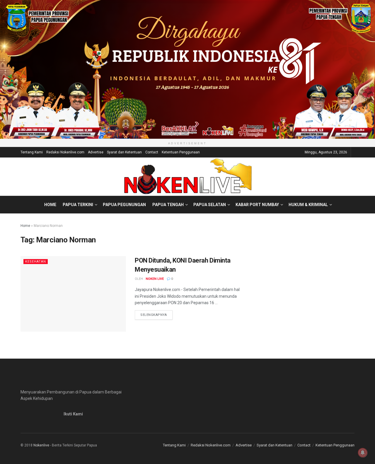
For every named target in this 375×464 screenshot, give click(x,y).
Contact (151, 152)
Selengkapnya (156, 315)
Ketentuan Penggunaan (181, 152)
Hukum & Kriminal (308, 204)
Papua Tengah (168, 204)
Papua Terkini (78, 204)
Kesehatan (35, 261)
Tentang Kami (32, 152)
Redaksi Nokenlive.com (65, 152)
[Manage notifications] (362, 452)
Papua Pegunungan (124, 204)
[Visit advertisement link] (187, 69)
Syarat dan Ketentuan (124, 152)
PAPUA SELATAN (209, 204)
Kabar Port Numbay (257, 204)
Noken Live (155, 279)
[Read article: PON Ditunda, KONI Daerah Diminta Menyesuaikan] (73, 293)
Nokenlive (41, 445)
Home (50, 204)
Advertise (95, 152)
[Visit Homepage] (187, 176)
